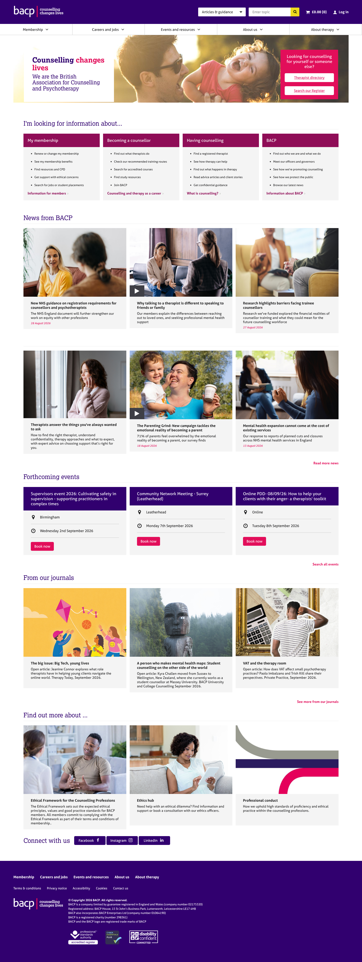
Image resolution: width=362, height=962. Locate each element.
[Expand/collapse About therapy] (338, 29)
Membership (33, 29)
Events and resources (178, 29)
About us (250, 29)
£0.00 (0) (319, 12)
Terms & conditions (27, 888)
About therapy (322, 29)
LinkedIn (151, 840)
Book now (42, 546)
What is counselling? (202, 193)
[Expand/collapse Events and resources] (199, 29)
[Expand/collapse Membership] (47, 29)
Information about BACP (284, 193)
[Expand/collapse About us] (261, 29)
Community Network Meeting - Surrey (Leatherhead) (172, 496)
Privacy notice (57, 888)
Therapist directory (309, 77)
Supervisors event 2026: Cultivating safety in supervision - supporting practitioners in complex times (73, 498)
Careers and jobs (105, 29)
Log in (344, 12)
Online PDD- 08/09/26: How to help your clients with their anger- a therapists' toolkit (284, 496)
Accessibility (81, 888)
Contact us (120, 888)
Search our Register (309, 90)
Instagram (118, 840)
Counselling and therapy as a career (134, 193)
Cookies (101, 888)
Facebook (87, 840)
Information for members (47, 193)
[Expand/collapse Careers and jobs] (122, 29)
